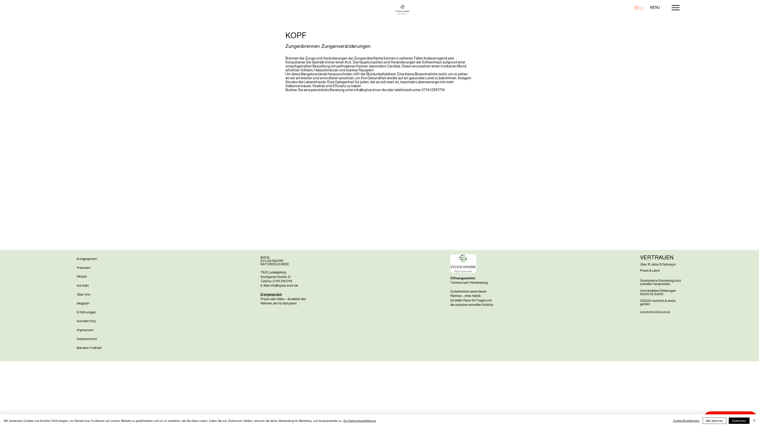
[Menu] (675, 8)
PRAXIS (82, 276)
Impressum (85, 330)
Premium (83, 267)
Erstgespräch (87, 259)
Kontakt (83, 285)
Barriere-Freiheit (89, 348)
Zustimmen (739, 421)
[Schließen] (754, 421)
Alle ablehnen (714, 421)
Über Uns (83, 294)
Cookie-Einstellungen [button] (686, 421)
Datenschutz (87, 339)
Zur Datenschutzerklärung (359, 421)
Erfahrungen (86, 312)
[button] (640, 7)
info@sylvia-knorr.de (370, 90)
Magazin (83, 303)
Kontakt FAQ (86, 321)
